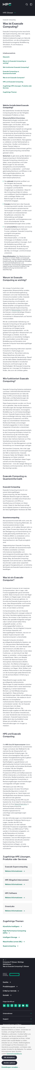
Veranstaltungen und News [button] (12, 1024)
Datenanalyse (16, 310)
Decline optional (9, 1063)
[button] (27, 4)
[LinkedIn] (4, 1005)
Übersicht (6, 57)
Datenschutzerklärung (14, 1053)
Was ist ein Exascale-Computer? (14, 77)
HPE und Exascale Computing (13, 82)
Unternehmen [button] (7, 1013)
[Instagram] (11, 1005)
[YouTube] (23, 1005)
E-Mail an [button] (9, 991)
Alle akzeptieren (9, 1057)
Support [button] (5, 1019)
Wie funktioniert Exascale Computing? (16, 67)
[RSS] (26, 1005)
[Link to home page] (3, 960)
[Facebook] (19, 1005)
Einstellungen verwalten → (11, 1067)
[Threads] (15, 1005)
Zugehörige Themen (10, 92)
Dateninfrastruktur (21, 804)
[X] (8, 1005)
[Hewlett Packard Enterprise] (7, 4)
